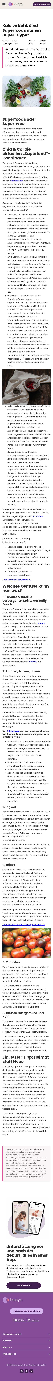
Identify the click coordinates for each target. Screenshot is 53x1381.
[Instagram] (26, 1371)
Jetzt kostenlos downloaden (16, 579)
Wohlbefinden (16, 180)
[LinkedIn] (31, 1371)
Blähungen (13, 731)
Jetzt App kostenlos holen (26, 1311)
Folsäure (40, 623)
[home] (15, 4)
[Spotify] (22, 1371)
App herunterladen (42, 4)
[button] (4, 4)
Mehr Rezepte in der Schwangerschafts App (23, 924)
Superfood (38, 516)
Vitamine (32, 661)
